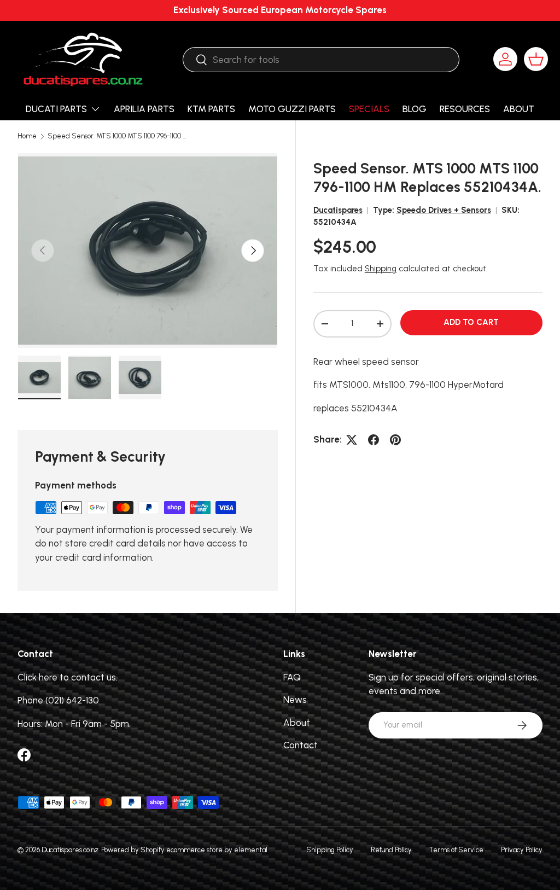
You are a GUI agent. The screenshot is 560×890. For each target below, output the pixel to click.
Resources (465, 108)
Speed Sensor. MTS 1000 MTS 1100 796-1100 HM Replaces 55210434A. (117, 136)
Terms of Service (456, 850)
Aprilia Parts (144, 108)
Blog (414, 108)
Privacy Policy (521, 850)
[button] (536, 59)
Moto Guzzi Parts (292, 108)
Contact (300, 745)
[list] (147, 250)
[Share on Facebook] (373, 440)
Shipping (380, 269)
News (295, 699)
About (518, 108)
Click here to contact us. (68, 677)
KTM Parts (211, 108)
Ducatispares (338, 210)
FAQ (292, 677)
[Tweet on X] (352, 440)
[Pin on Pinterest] (395, 440)
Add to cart (471, 322)
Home (27, 136)
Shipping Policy (329, 850)
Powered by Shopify (133, 850)
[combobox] (320, 60)
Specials (369, 108)
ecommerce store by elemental (216, 850)
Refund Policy (391, 850)
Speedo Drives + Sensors (443, 210)
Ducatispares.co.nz (70, 850)
